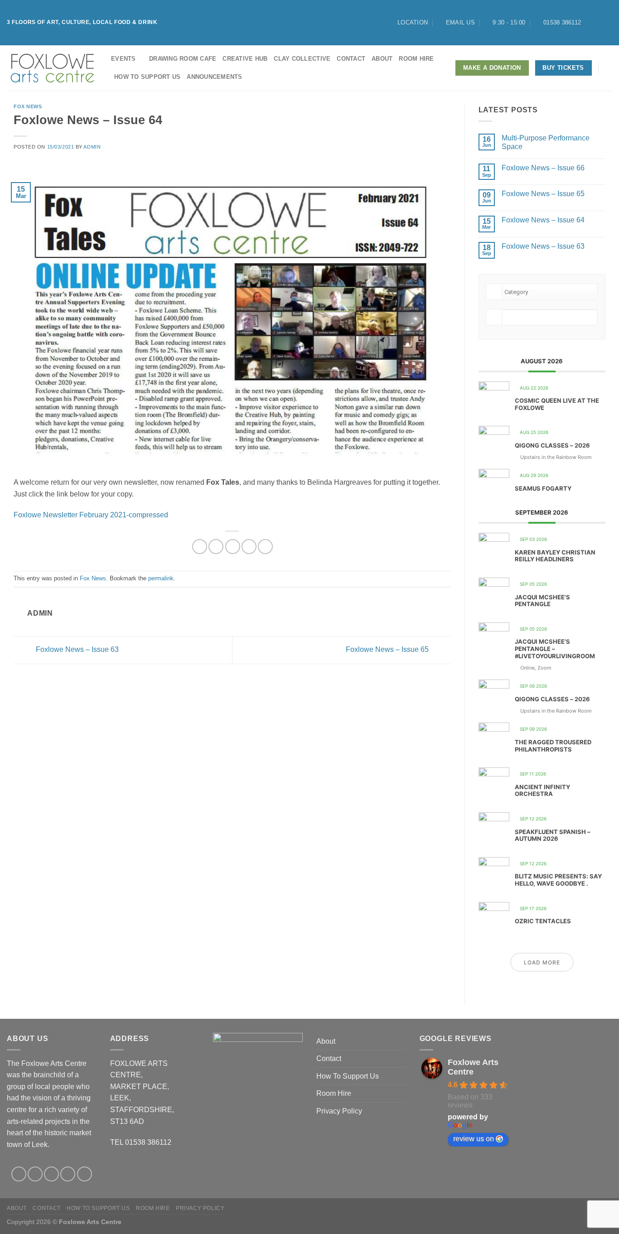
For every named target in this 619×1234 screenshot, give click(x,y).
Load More (542, 962)
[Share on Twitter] (215, 546)
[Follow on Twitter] (607, 22)
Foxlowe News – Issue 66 (543, 168)
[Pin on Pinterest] (249, 546)
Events (123, 58)
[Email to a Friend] (232, 546)
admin (92, 146)
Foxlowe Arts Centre (473, 1067)
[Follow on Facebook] (590, 22)
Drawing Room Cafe (182, 58)
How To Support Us (147, 76)
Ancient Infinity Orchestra (542, 790)
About (382, 58)
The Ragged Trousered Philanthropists (553, 745)
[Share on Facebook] (199, 546)
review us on (473, 1138)
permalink (161, 578)
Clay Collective (302, 58)
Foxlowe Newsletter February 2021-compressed (91, 515)
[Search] (608, 68)
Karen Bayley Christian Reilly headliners (555, 556)
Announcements (214, 76)
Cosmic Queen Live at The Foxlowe (557, 404)
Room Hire (416, 58)
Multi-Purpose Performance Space (546, 142)
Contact (351, 58)
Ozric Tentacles (543, 921)
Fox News (28, 106)
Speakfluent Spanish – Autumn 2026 (552, 835)
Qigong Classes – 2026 (552, 445)
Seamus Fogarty (543, 488)
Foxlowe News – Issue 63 (76, 649)
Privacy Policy (339, 1111)
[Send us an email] (67, 1174)
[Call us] (84, 1174)
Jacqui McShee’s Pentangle (542, 600)
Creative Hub (244, 58)
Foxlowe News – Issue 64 (543, 220)
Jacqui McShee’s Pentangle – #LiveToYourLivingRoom (555, 648)
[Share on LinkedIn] (265, 546)
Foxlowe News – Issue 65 (388, 649)
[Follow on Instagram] (599, 22)
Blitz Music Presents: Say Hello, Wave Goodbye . (558, 879)
